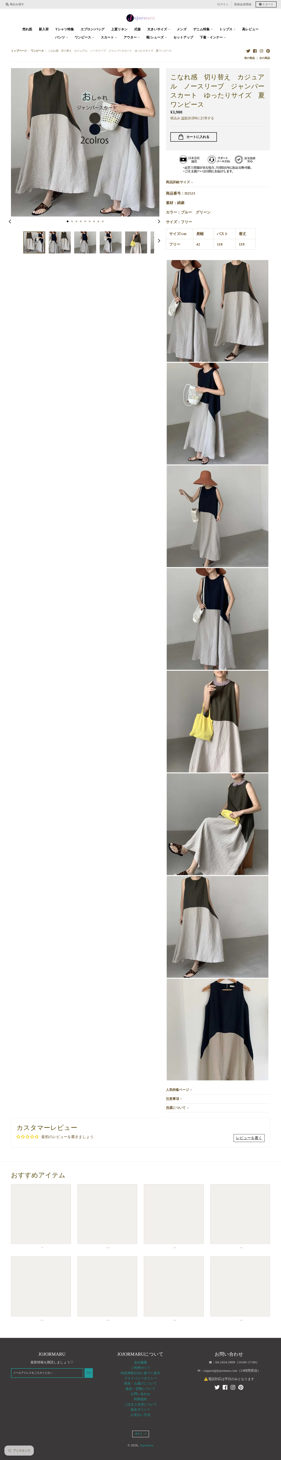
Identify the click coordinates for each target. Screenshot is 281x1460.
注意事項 (172, 1098)
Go (89, 1372)
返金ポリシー (140, 1409)
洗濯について (176, 1107)
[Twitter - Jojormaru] (248, 51)
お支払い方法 (140, 1415)
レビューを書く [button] (249, 1138)
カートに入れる (197, 137)
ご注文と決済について (140, 1404)
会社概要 (140, 1362)
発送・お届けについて (140, 1383)
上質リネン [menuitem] (119, 29)
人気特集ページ (177, 1089)
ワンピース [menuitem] (83, 37)
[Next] (159, 221)
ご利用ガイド (140, 1368)
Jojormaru (146, 1445)
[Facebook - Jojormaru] (255, 51)
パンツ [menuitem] (60, 37)
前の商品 (249, 58)
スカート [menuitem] (107, 37)
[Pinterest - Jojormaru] (268, 51)
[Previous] (10, 221)
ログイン (223, 4)
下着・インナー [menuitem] (211, 37)
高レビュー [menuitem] (250, 29)
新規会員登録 (242, 4)
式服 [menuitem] (137, 29)
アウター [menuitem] (130, 37)
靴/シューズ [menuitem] (155, 37)
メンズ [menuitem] (182, 29)
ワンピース (37, 50)
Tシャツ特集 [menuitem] (64, 29)
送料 (184, 118)
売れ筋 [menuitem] (27, 29)
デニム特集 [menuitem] (201, 29)
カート (268, 4)
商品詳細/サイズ (178, 182)
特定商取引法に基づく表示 (140, 1373)
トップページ (19, 50)
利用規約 (140, 1399)
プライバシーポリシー (140, 1378)
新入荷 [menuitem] (44, 29)
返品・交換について (140, 1388)
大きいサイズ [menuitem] (157, 29)
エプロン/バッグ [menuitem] (92, 29)
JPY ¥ (138, 1434)
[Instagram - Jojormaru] (261, 51)
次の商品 (264, 58)
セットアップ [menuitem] (183, 37)
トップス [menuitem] (225, 29)
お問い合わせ (140, 1394)
